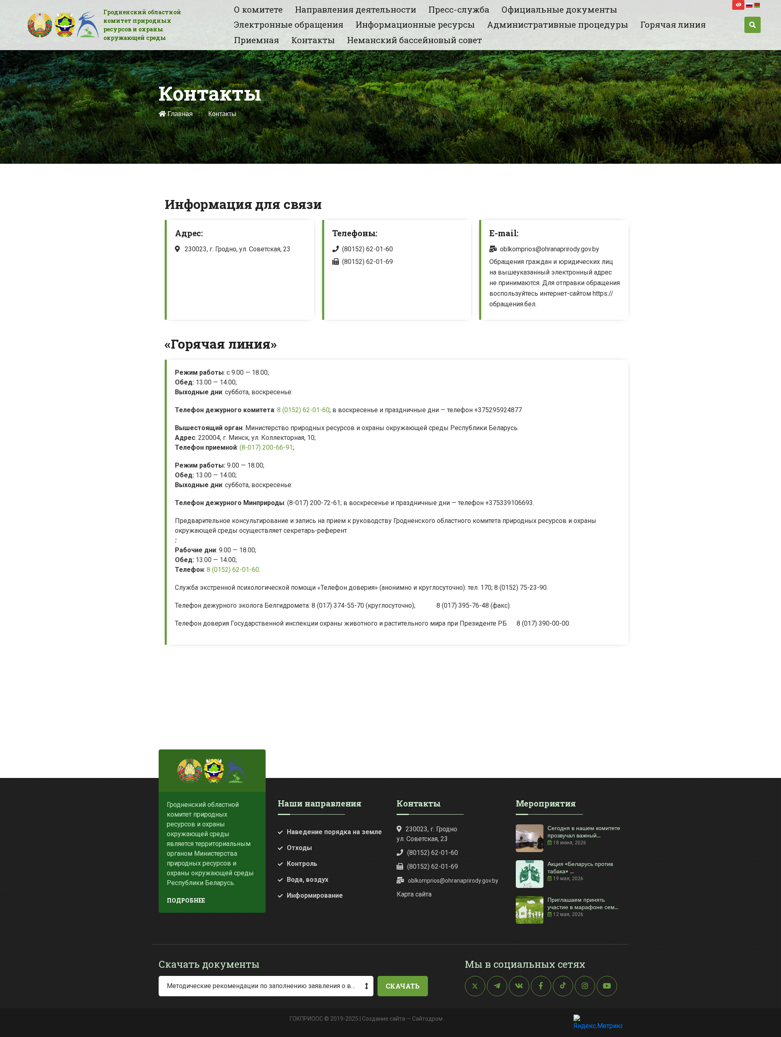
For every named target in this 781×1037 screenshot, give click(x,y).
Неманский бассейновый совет (414, 40)
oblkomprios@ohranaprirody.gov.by (549, 249)
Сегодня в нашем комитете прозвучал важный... (584, 831)
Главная (179, 114)
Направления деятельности (355, 9)
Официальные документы (559, 9)
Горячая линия (673, 24)
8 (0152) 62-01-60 (303, 410)
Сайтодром (427, 1018)
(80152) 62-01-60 (367, 249)
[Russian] (749, 5)
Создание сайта (383, 1018)
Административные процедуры (557, 24)
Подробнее (186, 900)
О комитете (258, 9)
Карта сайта (414, 894)
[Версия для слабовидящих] (738, 5)
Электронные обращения (288, 24)
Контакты (313, 40)
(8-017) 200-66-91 (266, 447)
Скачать (403, 986)
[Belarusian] (757, 5)
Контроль (302, 864)
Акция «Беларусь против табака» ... (580, 867)
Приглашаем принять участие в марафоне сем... (583, 903)
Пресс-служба (458, 9)
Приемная (256, 40)
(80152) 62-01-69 (367, 262)
